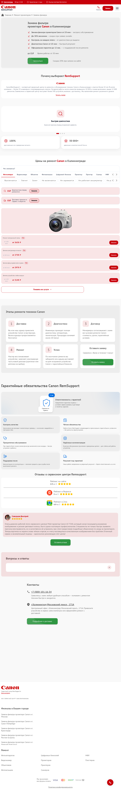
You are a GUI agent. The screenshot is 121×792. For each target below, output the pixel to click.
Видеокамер (6, 760)
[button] (57, 133)
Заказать (34, 191)
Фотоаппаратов (7, 755)
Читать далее (60, 95)
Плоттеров (89, 760)
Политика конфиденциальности (60, 787)
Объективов (6, 765)
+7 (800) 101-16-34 (41, 591)
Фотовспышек (7, 770)
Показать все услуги (41, 289)
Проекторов (46, 760)
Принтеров (45, 765)
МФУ (87, 755)
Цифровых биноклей (50, 755)
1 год (51, 395)
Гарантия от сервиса (45, 409)
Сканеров (45, 770)
